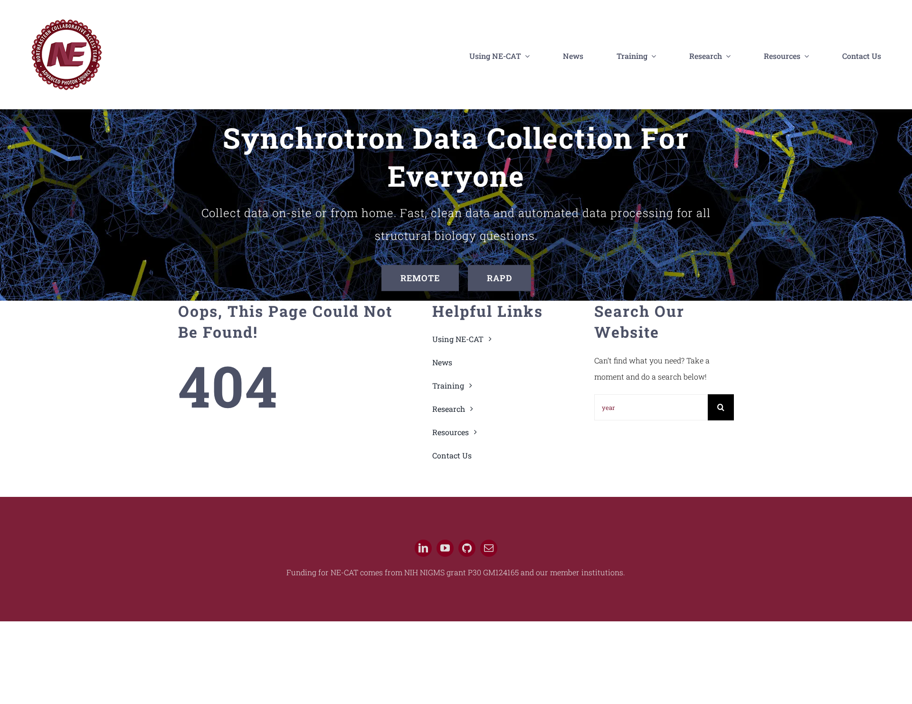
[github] (466, 548)
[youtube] (445, 548)
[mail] (488, 548)
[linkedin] (423, 548)
